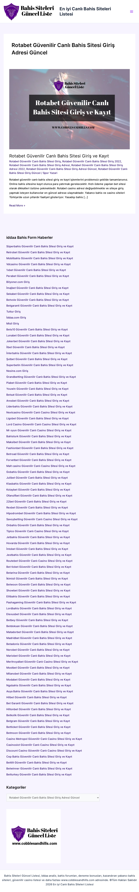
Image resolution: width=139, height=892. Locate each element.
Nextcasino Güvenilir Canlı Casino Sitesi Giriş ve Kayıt (40, 412)
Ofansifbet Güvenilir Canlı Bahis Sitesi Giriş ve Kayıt (39, 495)
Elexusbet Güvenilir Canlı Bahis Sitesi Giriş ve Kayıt (39, 614)
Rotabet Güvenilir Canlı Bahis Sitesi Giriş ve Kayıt (59, 156)
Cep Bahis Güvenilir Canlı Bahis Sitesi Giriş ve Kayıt (39, 756)
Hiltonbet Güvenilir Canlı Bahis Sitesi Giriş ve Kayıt (38, 709)
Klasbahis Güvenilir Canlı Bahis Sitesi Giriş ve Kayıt (38, 483)
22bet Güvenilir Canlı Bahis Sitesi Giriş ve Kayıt (36, 501)
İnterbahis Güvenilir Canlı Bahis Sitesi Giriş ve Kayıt (39, 353)
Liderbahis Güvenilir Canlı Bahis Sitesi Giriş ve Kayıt (39, 406)
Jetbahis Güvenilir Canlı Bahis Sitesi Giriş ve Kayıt (38, 537)
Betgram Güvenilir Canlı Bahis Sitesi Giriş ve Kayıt (38, 721)
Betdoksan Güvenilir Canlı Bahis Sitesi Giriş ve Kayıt (39, 626)
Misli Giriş (12, 323)
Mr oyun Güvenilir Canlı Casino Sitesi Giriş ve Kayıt (38, 430)
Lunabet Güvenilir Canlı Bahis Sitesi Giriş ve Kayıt (37, 335)
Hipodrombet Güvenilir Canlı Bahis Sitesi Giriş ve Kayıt (41, 513)
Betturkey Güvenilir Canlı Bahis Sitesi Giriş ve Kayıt (38, 774)
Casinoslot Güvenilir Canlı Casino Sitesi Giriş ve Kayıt (40, 744)
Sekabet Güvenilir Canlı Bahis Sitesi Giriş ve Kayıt (37, 294)
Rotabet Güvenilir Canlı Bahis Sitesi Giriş (35, 161)
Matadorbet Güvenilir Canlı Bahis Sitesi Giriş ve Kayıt (40, 632)
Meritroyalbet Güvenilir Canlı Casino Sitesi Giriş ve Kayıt (42, 661)
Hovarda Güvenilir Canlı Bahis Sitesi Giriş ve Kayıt (38, 543)
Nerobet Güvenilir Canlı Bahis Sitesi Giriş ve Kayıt (38, 649)
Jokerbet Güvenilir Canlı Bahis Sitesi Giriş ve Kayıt (38, 341)
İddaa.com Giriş (16, 317)
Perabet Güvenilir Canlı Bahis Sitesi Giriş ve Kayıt (37, 276)
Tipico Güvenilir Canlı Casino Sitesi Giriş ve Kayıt (37, 531)
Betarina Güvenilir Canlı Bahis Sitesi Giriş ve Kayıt (38, 572)
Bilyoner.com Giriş (18, 282)
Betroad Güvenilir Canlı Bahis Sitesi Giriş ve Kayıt (37, 454)
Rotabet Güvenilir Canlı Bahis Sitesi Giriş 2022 (91, 161)
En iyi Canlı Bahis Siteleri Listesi (85, 11)
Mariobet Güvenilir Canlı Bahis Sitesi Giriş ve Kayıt (38, 655)
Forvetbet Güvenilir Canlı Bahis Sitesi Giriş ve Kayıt (38, 460)
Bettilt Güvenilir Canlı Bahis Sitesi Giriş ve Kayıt (36, 762)
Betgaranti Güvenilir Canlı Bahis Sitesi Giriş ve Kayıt (39, 305)
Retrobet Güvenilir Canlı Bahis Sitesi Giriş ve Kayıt (38, 252)
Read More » (17, 206)
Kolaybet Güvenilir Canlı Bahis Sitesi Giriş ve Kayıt (38, 489)
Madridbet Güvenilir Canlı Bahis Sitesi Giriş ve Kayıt (39, 638)
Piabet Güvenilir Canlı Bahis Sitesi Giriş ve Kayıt (36, 382)
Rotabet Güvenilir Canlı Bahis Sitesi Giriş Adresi (39, 165)
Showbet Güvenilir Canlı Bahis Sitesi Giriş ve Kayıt (38, 590)
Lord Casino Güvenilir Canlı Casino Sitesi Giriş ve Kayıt (41, 424)
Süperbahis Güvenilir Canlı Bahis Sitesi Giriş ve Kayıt (39, 246)
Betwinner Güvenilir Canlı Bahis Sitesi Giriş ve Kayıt (39, 768)
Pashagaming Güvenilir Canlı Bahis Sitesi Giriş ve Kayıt (41, 602)
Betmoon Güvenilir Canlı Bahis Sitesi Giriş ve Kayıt (38, 733)
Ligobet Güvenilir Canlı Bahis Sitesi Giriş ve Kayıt (37, 418)
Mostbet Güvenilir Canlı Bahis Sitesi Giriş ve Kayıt (38, 667)
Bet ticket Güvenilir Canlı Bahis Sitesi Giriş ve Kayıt (38, 566)
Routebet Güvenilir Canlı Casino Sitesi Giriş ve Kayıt (39, 560)
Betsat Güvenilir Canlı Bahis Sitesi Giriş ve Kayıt (57, 394)
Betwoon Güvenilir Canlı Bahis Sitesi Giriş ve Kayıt (38, 584)
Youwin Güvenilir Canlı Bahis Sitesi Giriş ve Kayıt (37, 388)
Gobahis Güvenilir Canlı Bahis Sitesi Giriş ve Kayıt (38, 472)
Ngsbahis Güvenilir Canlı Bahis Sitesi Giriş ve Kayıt (38, 685)
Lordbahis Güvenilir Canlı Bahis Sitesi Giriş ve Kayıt (39, 608)
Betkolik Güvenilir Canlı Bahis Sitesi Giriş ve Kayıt (37, 715)
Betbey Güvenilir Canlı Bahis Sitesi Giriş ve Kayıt (37, 620)
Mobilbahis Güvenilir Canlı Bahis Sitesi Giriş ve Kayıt (39, 258)
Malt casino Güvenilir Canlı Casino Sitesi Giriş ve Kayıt (40, 466)
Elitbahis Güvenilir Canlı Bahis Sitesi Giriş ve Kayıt (38, 596)
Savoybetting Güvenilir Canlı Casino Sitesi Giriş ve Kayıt (41, 519)
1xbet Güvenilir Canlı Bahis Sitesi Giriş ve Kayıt (36, 270)
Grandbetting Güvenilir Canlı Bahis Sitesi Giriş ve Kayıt (41, 376)
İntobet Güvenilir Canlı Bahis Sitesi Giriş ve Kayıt (37, 549)
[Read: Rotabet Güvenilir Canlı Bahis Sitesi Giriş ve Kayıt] (69, 109)
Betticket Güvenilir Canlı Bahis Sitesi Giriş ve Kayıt (38, 727)
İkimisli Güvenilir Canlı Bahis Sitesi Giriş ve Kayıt (37, 578)
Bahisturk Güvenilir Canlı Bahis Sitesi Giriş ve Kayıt (38, 436)
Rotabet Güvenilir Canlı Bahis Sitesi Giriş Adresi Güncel (61, 169)
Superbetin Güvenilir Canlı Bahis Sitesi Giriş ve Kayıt (39, 365)
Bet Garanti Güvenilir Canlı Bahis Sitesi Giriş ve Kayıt (39, 703)
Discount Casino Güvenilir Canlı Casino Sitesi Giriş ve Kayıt (44, 750)
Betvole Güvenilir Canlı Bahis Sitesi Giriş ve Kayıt (37, 299)
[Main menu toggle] (131, 11)
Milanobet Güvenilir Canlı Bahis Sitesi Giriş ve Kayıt (39, 673)
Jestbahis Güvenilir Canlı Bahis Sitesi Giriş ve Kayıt (38, 555)
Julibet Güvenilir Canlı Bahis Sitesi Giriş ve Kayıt (37, 477)
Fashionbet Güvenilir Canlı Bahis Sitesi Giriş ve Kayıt (39, 448)
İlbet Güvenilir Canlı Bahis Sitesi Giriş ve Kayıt (35, 347)
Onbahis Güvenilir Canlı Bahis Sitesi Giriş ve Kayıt (38, 525)
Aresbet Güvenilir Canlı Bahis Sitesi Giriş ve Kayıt (51, 400)
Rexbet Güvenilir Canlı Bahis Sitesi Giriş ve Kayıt (37, 507)
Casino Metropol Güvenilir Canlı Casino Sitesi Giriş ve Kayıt (44, 739)
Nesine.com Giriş (17, 371)
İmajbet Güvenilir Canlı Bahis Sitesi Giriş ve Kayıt (37, 288)
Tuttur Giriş (13, 311)
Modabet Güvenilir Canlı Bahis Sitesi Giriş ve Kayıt (38, 679)
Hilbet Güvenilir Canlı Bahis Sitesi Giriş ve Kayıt (36, 697)
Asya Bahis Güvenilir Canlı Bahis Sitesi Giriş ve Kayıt (39, 691)
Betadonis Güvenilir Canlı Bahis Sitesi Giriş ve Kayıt (39, 644)
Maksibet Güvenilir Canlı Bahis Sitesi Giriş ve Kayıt (38, 442)
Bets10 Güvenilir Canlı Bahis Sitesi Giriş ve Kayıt (37, 329)
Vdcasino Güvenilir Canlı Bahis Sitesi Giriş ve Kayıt (38, 264)
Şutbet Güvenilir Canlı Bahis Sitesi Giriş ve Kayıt (36, 359)
